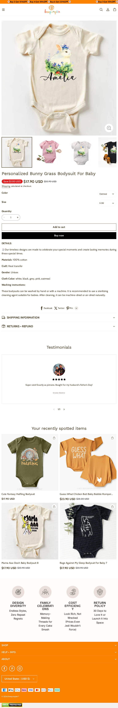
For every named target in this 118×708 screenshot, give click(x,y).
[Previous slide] (54, 409)
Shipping (6, 186)
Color (5, 192)
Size (4, 202)
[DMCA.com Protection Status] (12, 706)
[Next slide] (64, 409)
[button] (3, 10)
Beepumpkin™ (13, 696)
